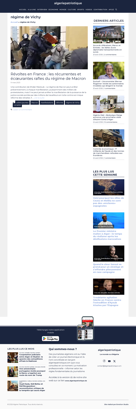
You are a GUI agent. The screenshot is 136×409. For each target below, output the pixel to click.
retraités (17, 105)
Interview (42, 10)
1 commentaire (109, 88)
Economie (53, 10)
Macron (34, 103)
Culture (72, 10)
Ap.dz (111, 10)
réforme (59, 103)
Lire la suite (39, 98)
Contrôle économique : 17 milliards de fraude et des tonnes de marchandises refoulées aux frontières (108, 152)
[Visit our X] (114, 361)
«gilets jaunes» (22, 103)
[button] (116, 9)
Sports (80, 10)
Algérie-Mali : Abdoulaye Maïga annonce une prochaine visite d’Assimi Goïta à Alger (107, 117)
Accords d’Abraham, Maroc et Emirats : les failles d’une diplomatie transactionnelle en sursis (107, 48)
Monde (63, 10)
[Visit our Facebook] (104, 361)
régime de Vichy (73, 103)
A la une (32, 10)
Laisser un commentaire (22, 110)
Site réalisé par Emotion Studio (116, 404)
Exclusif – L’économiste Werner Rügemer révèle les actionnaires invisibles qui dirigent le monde (108, 83)
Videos (89, 10)
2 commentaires (110, 55)
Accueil (22, 10)
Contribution (100, 10)
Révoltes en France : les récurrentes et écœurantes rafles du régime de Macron (48, 76)
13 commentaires (110, 122)
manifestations (47, 103)
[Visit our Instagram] (109, 361)
